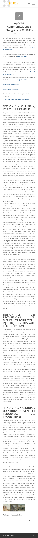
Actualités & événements (20, 34)
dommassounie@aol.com (11, 84)
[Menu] (32, 3)
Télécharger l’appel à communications (16, 100)
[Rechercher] (28, 3)
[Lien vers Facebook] (33, 535)
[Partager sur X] (19, 520)
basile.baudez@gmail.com (11, 89)
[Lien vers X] (31, 535)
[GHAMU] (16, 3)
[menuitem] (28, 3)
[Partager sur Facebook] (8, 520)
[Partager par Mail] (29, 520)
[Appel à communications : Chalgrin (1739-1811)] (19, 16)
